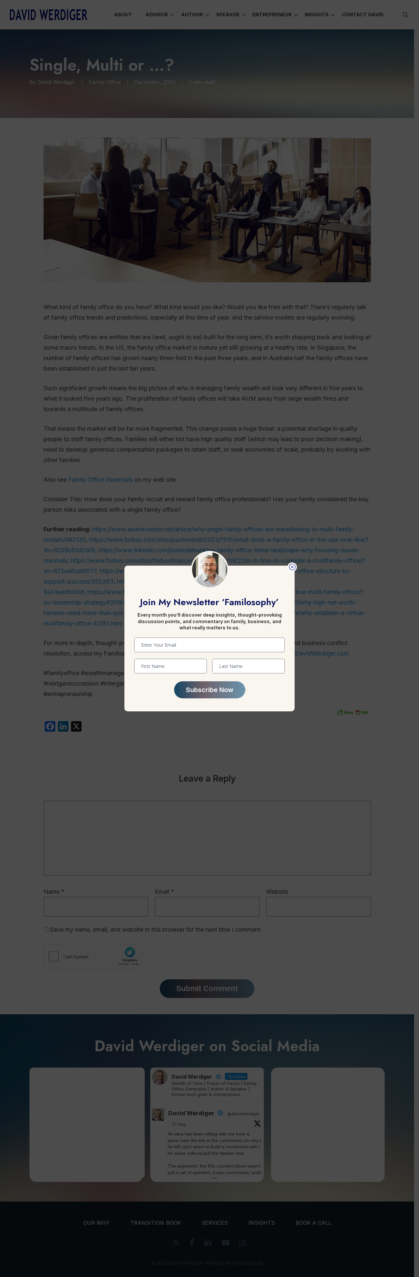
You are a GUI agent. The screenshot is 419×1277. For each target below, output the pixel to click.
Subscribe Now (209, 690)
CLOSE (292, 567)
